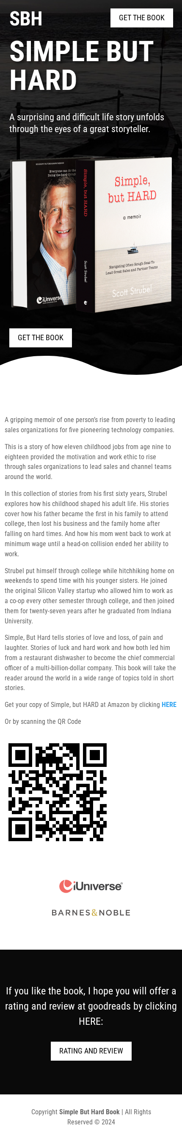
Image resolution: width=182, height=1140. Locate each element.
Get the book (142, 17)
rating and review (91, 1050)
